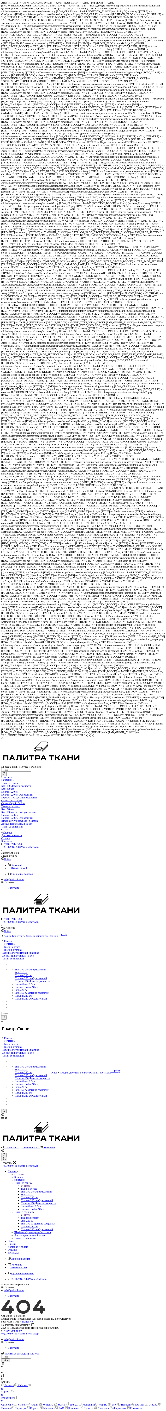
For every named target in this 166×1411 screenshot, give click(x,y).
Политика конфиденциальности (22, 1353)
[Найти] (4, 774)
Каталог (18, 1177)
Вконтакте (13, 887)
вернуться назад (10, 1321)
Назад (21, 1174)
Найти (5, 1360)
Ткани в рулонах (30, 1217)
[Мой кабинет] (2, 1115)
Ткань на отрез (29, 1188)
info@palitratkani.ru (14, 879)
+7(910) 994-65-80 (12, 844)
